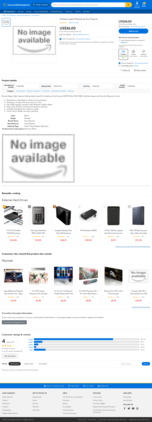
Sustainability (6, 410)
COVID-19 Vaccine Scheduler (73, 397)
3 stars (30, 344)
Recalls (65, 403)
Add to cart (133, 31)
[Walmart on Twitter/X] (129, 408)
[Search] (128, 4)
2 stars (30, 347)
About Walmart (7, 397)
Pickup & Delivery (57, 11)
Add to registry (141, 70)
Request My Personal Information (104, 407)
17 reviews (75, 23)
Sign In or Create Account (55, 386)
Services (21, 11)
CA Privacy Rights (99, 403)
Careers (77, 11)
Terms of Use (97, 397)
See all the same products (141, 307)
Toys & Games (11, 15)
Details (136, 66)
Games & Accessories (23, 15)
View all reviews (10, 356)
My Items (86, 11)
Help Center (75, 386)
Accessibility (67, 407)
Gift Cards (36, 410)
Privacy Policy (97, 400)
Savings (28, 11)
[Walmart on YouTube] (133, 408)
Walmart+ (36, 407)
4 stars (30, 342)
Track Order (90, 386)
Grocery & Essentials (41, 11)
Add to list (126, 70)
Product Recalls (68, 410)
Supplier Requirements (10, 413)
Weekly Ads (104, 386)
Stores (35, 400)
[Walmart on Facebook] (124, 408)
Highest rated (28, 364)
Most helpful (43, 364)
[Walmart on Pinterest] (137, 408)
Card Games (35, 15)
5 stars (30, 339)
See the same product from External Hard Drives (133, 246)
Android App (127, 400)
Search (146, 364)
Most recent (15, 364)
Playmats (71, 91)
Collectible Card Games (58, 91)
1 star (31, 350)
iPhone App (127, 397)
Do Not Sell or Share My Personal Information (112, 419)
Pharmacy (69, 11)
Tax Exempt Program (70, 413)
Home (4, 15)
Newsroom (6, 403)
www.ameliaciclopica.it (83, 39)
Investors (5, 407)
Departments (10, 11)
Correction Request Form (14, 322)
